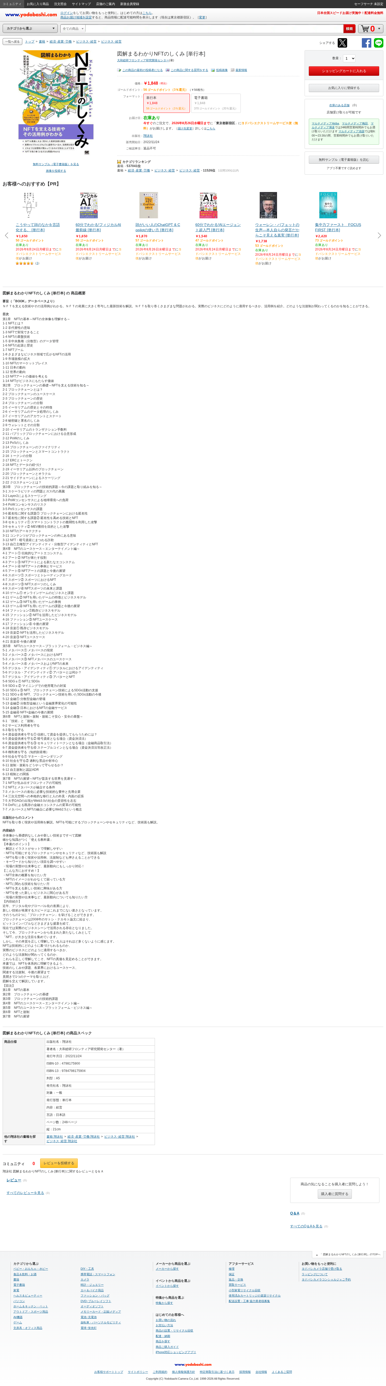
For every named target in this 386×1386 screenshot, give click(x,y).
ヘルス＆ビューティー (27, 1295)
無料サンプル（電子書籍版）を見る (56, 164)
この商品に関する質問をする (189, 70)
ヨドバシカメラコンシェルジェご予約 (326, 1279)
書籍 (120, 166)
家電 (16, 1290)
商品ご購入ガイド (167, 1346)
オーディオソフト (92, 1306)
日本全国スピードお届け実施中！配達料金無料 (350, 13)
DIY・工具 (87, 1268)
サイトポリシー (138, 1371)
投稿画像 (222, 70)
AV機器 (18, 1317)
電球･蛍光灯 (89, 1327)
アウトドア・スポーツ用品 (30, 1311)
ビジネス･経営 (164, 170)
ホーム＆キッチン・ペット (30, 1306)
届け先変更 (185, 128)
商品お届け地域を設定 (76, 17)
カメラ (85, 1279)
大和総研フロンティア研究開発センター (143, 60)
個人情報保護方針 (183, 1371)
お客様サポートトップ (108, 1371)
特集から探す (164, 1302)
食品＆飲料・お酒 (24, 1274)
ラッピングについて (315, 1274)
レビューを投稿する (59, 1163)
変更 (202, 17)
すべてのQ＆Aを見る (306, 1226)
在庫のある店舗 (339, 105)
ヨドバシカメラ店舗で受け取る (322, 1268)
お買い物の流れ (166, 1320)
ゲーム (17, 1322)
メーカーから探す (167, 1268)
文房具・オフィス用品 (27, 1327)
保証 (231, 1274)
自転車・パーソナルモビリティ (101, 1322)
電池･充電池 (89, 1317)
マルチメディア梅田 (355, 123)
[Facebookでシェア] (366, 46)
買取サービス (237, 1284)
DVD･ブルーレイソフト (96, 1301)
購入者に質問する (334, 1194)
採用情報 (245, 1371)
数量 (335, 58)
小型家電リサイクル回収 (244, 1290)
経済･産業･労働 (139, 170)
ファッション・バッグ (95, 1295)
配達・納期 (163, 1336)
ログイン (66, 13)
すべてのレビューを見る (25, 1193)
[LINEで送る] (378, 46)
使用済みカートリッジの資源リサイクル (255, 1295)
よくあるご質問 (282, 1371)
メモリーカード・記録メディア (101, 1311)
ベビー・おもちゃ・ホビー (30, 1268)
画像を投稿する (56, 170)
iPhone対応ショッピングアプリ (176, 1352)
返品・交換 (236, 1279)
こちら (147, 13)
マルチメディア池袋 (351, 131)
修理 (231, 1268)
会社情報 (261, 1371)
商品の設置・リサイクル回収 (174, 1330)
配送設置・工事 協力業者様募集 (249, 1301)
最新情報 (241, 70)
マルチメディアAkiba (325, 123)
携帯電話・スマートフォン (98, 1274)
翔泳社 (148, 136)
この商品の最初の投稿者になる (142, 70)
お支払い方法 (164, 1325)
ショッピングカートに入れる (344, 71)
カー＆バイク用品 (92, 1290)
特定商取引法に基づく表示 (217, 1371)
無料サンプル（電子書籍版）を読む (344, 160)
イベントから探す (167, 1285)
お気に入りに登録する (344, 88)
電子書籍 (19, 1284)
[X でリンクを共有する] (342, 46)
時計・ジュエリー (92, 1284)
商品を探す (163, 1341)
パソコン (19, 1301)
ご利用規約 (160, 1371)
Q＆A (294, 1213)
